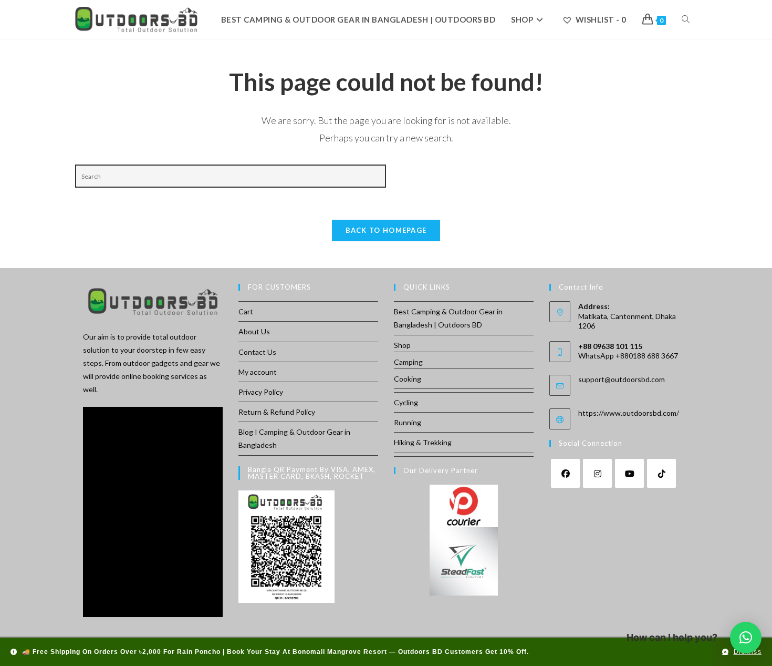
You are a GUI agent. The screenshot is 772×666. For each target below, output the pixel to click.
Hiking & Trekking (423, 442)
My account (257, 371)
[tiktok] (661, 473)
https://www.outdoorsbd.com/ (628, 412)
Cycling (406, 402)
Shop (402, 345)
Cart (245, 311)
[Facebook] (565, 473)
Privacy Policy (260, 391)
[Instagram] (597, 473)
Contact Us (257, 351)
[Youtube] (629, 473)
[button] (745, 637)
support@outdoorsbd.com (621, 379)
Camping (408, 361)
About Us (254, 331)
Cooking (407, 378)
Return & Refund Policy (276, 411)
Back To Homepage (386, 230)
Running (407, 422)
